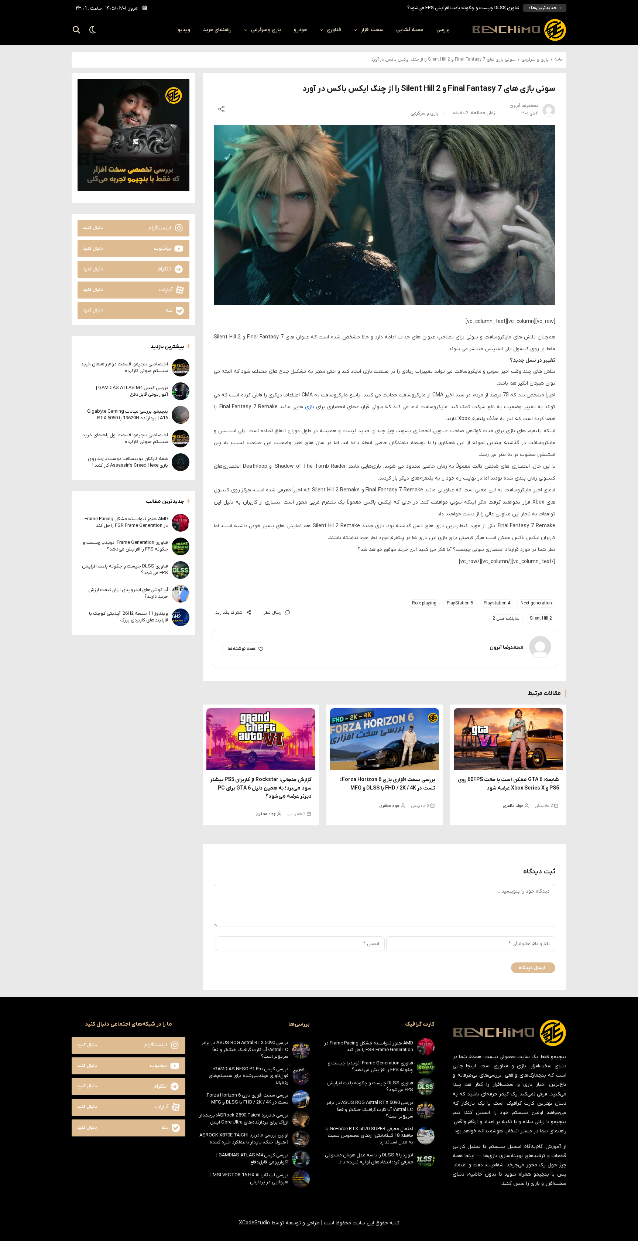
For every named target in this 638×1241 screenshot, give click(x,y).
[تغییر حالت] (92, 30)
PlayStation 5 (460, 603)
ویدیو (184, 29)
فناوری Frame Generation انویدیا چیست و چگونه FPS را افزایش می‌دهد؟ (125, 545)
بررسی (443, 29)
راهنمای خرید (217, 29)
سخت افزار (372, 29)
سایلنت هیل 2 (506, 618)
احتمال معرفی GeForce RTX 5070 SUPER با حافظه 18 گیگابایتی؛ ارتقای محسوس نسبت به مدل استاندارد (369, 1135)
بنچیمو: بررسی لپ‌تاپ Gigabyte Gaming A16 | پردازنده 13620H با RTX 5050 (127, 414)
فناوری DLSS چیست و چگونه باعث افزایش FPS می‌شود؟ (463, 5)
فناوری (334, 29)
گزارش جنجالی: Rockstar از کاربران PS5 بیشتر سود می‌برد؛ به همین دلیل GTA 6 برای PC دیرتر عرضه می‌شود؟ (261, 788)
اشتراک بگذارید (229, 613)
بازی (309, 406)
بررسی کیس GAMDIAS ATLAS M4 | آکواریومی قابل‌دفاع (132, 391)
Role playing (424, 603)
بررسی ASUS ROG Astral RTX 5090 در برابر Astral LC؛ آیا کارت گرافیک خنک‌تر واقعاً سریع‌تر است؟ (369, 1109)
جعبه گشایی (409, 29)
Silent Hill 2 (541, 618)
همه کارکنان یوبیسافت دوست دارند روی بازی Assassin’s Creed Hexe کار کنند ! (128, 462)
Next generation (536, 603)
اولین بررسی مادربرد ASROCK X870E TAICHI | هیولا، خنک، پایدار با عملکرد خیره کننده (243, 1138)
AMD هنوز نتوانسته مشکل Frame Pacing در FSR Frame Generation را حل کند (126, 522)
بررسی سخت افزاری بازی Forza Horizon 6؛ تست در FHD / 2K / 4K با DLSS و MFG (247, 1098)
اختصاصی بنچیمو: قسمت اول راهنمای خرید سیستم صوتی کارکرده (125, 438)
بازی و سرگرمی (266, 29)
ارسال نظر (273, 613)
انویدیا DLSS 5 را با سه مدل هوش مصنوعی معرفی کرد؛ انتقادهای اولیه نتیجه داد (369, 1158)
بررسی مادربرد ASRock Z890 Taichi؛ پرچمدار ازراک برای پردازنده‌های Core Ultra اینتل (243, 1118)
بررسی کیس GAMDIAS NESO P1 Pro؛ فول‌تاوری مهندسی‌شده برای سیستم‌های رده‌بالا (248, 1075)
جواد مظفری (513, 805)
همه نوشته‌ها (241, 649)
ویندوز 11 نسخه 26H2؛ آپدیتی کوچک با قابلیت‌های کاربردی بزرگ (128, 616)
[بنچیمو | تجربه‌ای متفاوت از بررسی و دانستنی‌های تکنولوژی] (519, 30)
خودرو (300, 29)
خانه (558, 59)
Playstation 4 (497, 603)
